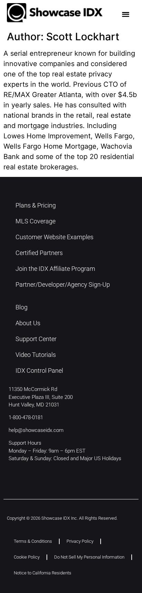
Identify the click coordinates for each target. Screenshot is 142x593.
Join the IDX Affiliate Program (55, 268)
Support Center (36, 338)
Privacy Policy (80, 541)
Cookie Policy (27, 557)
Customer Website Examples (54, 237)
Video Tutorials (36, 354)
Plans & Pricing (36, 205)
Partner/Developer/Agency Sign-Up (63, 284)
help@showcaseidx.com (36, 430)
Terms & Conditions (33, 541)
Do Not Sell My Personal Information (89, 557)
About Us (28, 323)
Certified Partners (39, 252)
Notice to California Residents (42, 572)
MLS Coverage (35, 221)
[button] (126, 14)
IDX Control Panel (39, 370)
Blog (22, 307)
